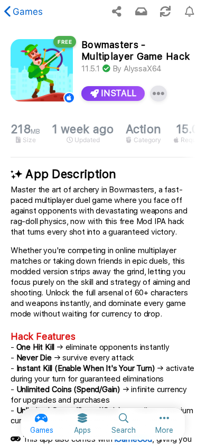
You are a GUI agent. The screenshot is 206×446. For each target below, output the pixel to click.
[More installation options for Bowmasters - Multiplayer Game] (158, 93)
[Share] (117, 11)
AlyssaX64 (143, 68)
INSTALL (117, 93)
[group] (103, 133)
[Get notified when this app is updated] (190, 11)
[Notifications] (141, 11)
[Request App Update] (165, 11)
